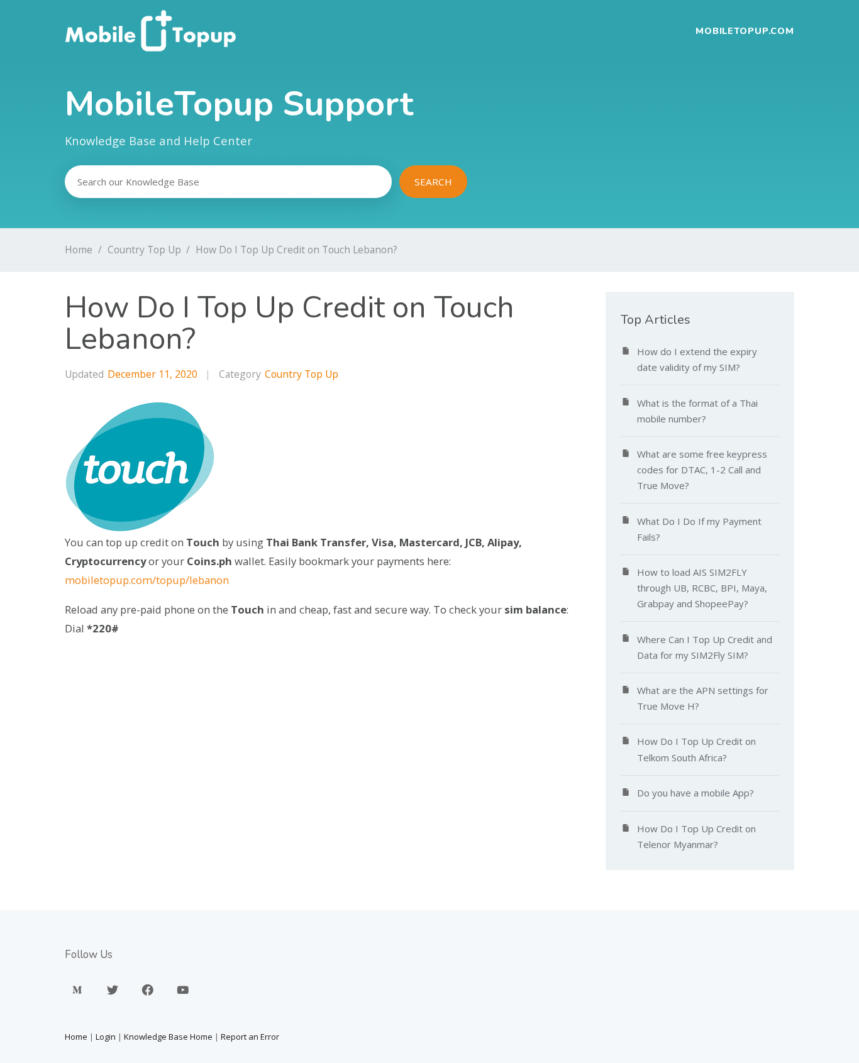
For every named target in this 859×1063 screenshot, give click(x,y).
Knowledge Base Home (168, 1036)
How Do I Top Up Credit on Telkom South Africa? (696, 749)
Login (106, 1036)
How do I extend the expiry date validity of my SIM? (697, 359)
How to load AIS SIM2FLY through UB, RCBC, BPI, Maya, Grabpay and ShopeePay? (702, 588)
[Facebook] (147, 989)
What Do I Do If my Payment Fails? (699, 529)
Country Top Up (144, 249)
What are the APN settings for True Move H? (702, 698)
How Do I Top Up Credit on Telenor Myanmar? (696, 836)
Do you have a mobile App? (695, 792)
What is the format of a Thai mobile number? (697, 411)
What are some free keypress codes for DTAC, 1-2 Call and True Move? (702, 470)
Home (78, 249)
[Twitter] (112, 989)
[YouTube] (183, 989)
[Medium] (77, 989)
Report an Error (250, 1036)
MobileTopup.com (745, 31)
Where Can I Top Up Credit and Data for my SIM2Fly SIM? (704, 647)
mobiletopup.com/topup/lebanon (147, 580)
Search (433, 181)
